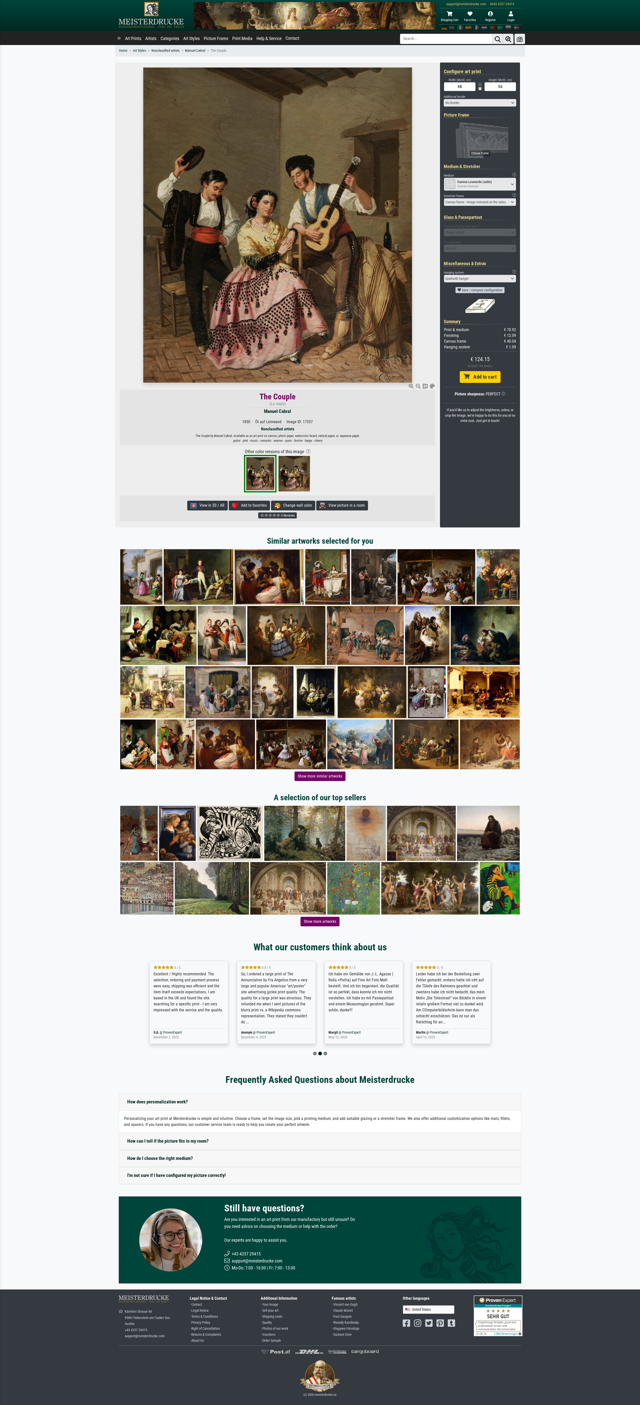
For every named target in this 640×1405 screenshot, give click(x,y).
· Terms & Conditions (204, 1316)
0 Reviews (287, 515)
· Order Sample (271, 1340)
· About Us (197, 1340)
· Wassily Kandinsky (345, 1322)
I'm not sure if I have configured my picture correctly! (176, 1175)
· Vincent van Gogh (345, 1304)
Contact (292, 38)
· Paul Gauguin (342, 1316)
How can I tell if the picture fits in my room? (168, 1141)
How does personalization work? (157, 1102)
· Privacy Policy (200, 1322)
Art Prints (133, 38)
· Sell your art (269, 1310)
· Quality (266, 1322)
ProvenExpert (178, 1032)
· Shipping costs (271, 1316)
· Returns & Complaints (205, 1334)
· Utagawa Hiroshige (346, 1328)
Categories (169, 38)
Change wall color (296, 505)
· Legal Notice (199, 1310)
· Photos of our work (274, 1328)
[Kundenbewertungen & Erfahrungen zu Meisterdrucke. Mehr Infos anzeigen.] (498, 1315)
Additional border (455, 97)
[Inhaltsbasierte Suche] (508, 39)
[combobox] (480, 103)
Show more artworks (320, 921)
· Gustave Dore (342, 1334)
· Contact (196, 1304)
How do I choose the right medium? (160, 1158)
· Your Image (269, 1304)
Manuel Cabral (195, 51)
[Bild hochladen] (519, 39)
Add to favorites (252, 505)
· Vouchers (268, 1334)
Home (123, 51)
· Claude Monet (342, 1310)
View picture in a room (345, 505)
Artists (150, 38)
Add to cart (483, 377)
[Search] (497, 39)
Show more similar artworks (320, 776)
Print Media (242, 38)
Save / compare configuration (481, 290)
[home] (119, 38)
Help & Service (269, 38)
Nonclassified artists (166, 51)
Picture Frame (216, 38)
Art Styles (191, 38)
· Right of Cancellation (205, 1328)
